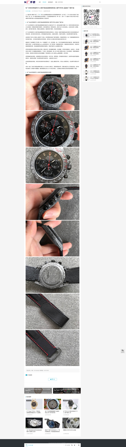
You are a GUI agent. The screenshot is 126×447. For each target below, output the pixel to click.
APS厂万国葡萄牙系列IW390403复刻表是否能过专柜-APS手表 (95, 72)
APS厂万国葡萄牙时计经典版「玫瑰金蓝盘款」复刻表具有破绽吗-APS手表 (95, 54)
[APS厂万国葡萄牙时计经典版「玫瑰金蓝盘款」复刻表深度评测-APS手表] (86, 66)
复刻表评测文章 (47, 11)
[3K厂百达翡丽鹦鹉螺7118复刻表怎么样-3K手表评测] (52, 404)
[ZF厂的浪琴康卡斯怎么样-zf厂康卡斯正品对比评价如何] (86, 35)
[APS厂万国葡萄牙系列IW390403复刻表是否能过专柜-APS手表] (86, 72)
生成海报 (68, 445)
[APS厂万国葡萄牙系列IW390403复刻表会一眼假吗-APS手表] (86, 78)
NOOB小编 (28, 11)
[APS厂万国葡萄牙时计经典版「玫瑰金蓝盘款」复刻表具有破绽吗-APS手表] (86, 54)
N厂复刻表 (29, 375)
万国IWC (46, 419)
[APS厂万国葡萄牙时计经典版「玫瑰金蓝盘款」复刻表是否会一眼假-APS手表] (86, 42)
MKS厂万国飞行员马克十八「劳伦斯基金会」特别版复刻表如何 (52, 430)
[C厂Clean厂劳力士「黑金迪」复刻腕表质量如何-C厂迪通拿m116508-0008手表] (34, 404)
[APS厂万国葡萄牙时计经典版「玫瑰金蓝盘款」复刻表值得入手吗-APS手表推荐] (86, 48)
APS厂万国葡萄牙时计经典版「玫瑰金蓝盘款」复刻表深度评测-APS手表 (95, 66)
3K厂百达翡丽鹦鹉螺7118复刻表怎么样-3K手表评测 (52, 412)
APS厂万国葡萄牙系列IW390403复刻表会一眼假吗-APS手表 (95, 78)
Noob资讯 (65, 419)
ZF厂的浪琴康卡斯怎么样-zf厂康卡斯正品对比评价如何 (95, 35)
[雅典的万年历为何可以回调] (70, 423)
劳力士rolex (29, 400)
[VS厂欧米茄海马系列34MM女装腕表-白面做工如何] (34, 423)
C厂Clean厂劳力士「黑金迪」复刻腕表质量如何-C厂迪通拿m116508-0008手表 (34, 412)
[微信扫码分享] (72, 445)
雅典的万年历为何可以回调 (69, 430)
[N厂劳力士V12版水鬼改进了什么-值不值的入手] (70, 404)
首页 (40, 2)
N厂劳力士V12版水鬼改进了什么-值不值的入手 (70, 412)
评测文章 (44, 2)
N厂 (40, 14)
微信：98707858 (59, 2)
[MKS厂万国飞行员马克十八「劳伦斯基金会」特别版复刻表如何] (52, 423)
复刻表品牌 (50, 2)
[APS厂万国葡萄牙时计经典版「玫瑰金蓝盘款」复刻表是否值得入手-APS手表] (86, 60)
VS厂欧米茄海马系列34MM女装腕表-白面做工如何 (34, 430)
